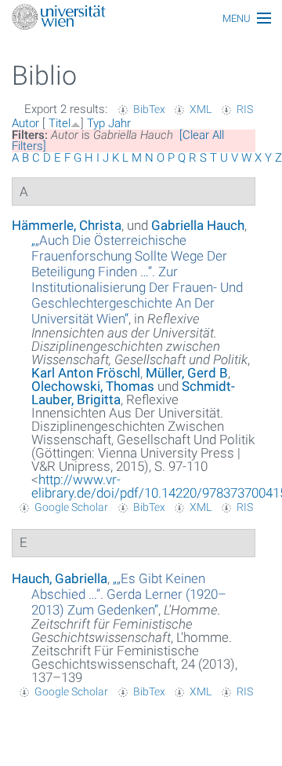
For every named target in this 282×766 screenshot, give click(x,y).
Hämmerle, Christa (66, 225)
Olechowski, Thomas (92, 386)
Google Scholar (71, 507)
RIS (245, 109)
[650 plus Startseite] (141, 18)
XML (201, 109)
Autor (25, 123)
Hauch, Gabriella (59, 578)
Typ (96, 123)
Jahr (119, 123)
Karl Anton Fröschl (85, 373)
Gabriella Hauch (197, 225)
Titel (59, 123)
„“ (137, 279)
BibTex (149, 109)
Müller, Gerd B (187, 373)
